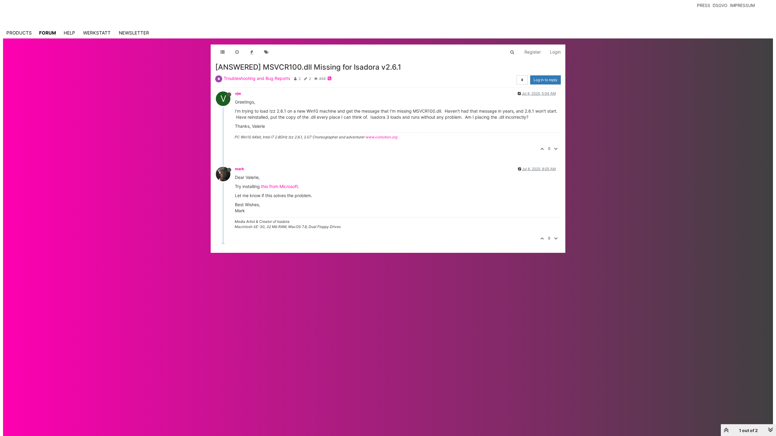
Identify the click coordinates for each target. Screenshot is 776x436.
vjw (238, 93)
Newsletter (134, 33)
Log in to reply (545, 80)
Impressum (742, 5)
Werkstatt (97, 33)
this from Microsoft (279, 186)
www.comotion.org (381, 137)
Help (69, 33)
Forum (47, 33)
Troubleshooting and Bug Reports (257, 78)
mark (239, 169)
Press (703, 5)
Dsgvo (720, 5)
